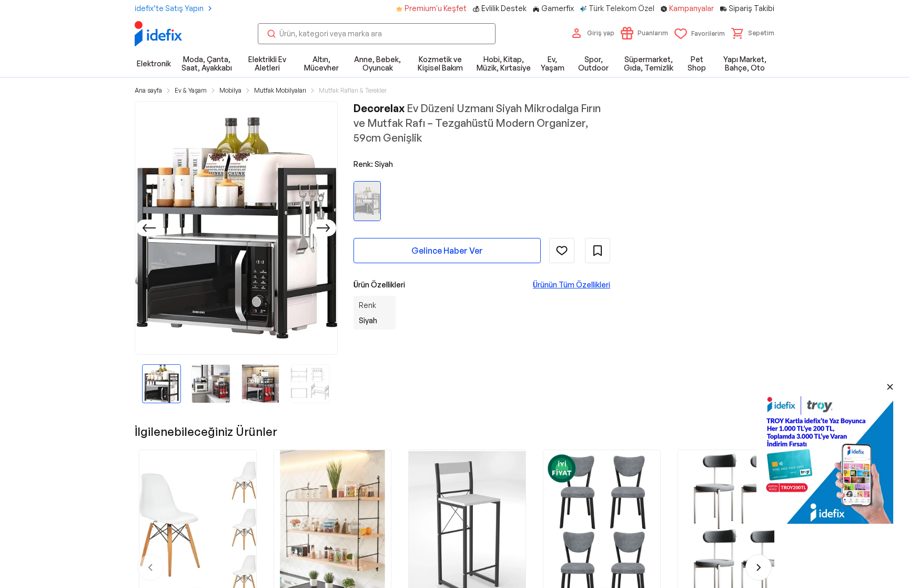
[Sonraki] (323, 228)
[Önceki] (148, 228)
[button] (752, 33)
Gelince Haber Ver (447, 250)
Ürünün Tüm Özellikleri (571, 284)
